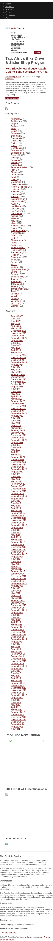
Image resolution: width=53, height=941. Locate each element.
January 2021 (17, 459)
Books (14, 131)
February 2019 (18, 513)
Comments (10, 14)
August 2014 (17, 642)
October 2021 (17, 438)
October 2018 (17, 523)
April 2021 (16, 452)
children (15, 136)
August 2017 (17, 557)
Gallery (14, 179)
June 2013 (16, 673)
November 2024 (18, 357)
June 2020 (16, 476)
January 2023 (17, 404)
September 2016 (19, 583)
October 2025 (17, 336)
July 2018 (15, 530)
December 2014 (18, 632)
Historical (15, 189)
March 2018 (16, 540)
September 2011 (19, 724)
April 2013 (16, 678)
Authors (14, 126)
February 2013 (18, 683)
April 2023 (16, 396)
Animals (20, 41)
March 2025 (16, 353)
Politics (14, 245)
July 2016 (15, 588)
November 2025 (18, 333)
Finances (15, 175)
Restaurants (17, 257)
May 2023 (15, 394)
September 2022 (19, 413)
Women (14, 306)
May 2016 (15, 593)
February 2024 (18, 374)
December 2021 (18, 435)
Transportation (18, 289)
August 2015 (17, 612)
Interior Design (18, 199)
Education (16, 48)
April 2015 (16, 622)
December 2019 (18, 489)
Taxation (15, 279)
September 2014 (19, 639)
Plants (14, 243)
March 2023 (16, 399)
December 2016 (18, 576)
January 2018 (17, 544)
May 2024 (15, 370)
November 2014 (18, 634)
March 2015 (16, 625)
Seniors (14, 267)
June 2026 (16, 321)
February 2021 (18, 457)
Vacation (15, 294)
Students (15, 274)
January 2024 (17, 377)
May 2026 (15, 323)
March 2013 (16, 680)
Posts (7, 17)
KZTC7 (14, 204)
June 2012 (16, 702)
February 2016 (18, 600)
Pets (13, 238)
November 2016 (18, 578)
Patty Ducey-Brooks (13, 77)
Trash (13, 291)
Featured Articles (19, 167)
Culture (14, 143)
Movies (14, 221)
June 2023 (16, 391)
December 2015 (18, 605)
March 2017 (16, 569)
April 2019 (16, 508)
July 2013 (15, 671)
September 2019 (19, 496)
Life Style (15, 39)
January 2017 (17, 574)
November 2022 (18, 408)
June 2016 (16, 591)
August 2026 (17, 316)
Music (14, 223)
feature (14, 162)
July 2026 (15, 319)
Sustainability (17, 277)
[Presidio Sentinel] (15, 28)
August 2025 (17, 340)
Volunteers (16, 301)
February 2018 (18, 542)
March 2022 (16, 428)
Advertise (9, 9)
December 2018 (18, 518)
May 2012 (15, 705)
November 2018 (18, 520)
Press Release (18, 247)
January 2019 (17, 515)
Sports (14, 272)
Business (15, 46)
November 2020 (18, 464)
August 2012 (17, 697)
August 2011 (17, 727)
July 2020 (15, 474)
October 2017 (17, 552)
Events (14, 155)
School (14, 260)
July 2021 (15, 445)
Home (8, 3)
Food (13, 177)
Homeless (16, 194)
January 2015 (17, 629)
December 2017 (18, 547)
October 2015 (17, 608)
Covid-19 (15, 141)
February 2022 (18, 430)
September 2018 (19, 525)
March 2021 (16, 455)
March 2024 (16, 372)
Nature (14, 228)
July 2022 (15, 418)
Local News (16, 35)
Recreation (16, 252)
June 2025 (16, 345)
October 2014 (17, 637)
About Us (9, 6)
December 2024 (18, 355)
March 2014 (16, 651)
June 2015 (16, 617)
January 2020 (17, 486)
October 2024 (17, 360)
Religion (15, 255)
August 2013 (17, 668)
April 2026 (16, 326)
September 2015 (19, 610)
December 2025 (18, 331)
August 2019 (17, 498)
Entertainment (17, 44)
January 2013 (17, 685)
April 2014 (16, 649)
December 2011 (18, 717)
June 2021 (16, 447)
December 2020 (18, 462)
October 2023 (17, 384)
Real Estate (16, 250)
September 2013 (19, 666)
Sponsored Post (18, 269)
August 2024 (17, 365)
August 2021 (17, 442)
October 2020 (17, 467)
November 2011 (18, 719)
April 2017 (16, 566)
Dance (14, 145)
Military (14, 218)
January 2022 (17, 433)
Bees (13, 128)
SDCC (14, 264)
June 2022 (16, 421)
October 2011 (17, 722)
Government (17, 184)
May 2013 (15, 676)
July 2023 (15, 389)
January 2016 (17, 603)
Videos (14, 50)
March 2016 (16, 598)
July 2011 (15, 729)
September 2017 (19, 554)
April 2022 (16, 425)
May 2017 (15, 564)
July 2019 (15, 501)
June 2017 (16, 561)
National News (18, 37)
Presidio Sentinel (8, 933)
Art (12, 124)
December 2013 (18, 659)
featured (15, 165)
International (17, 201)
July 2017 (15, 559)
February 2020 (18, 484)
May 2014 (15, 646)
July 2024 (15, 367)
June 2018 (16, 532)
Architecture (16, 121)
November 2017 (18, 549)
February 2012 (18, 712)
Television (16, 284)
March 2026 (16, 328)
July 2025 (15, 343)
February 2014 (18, 654)
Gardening (16, 182)
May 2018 (15, 535)
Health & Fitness (19, 187)
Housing (15, 196)
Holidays (15, 192)
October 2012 (17, 693)
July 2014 (15, 644)
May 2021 (15, 450)
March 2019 (16, 510)
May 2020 (15, 479)
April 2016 (16, 595)
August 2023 (17, 387)
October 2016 (17, 581)
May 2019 (15, 506)
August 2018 (17, 527)
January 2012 (17, 714)
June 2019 (16, 503)
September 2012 (19, 695)
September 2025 (19, 338)
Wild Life (15, 303)
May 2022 (15, 423)
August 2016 (17, 586)
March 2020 (16, 481)
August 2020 (17, 472)
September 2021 (19, 440)
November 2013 (18, 661)
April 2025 (16, 350)
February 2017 (18, 571)
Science (15, 262)
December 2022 (18, 406)
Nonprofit (15, 233)
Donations (16, 148)
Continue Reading (12, 98)
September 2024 (19, 362)
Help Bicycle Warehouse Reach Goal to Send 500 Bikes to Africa (26, 70)
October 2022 (17, 411)
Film (13, 170)
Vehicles (15, 296)
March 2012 (16, 710)
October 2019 (17, 493)
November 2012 (18, 690)
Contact (8, 12)
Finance (15, 172)
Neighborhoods (18, 230)
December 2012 (18, 688)
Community (16, 138)
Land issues (17, 206)
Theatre (14, 286)
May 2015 (15, 620)
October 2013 (17, 663)
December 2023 (18, 379)
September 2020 (19, 469)
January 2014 (17, 656)
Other (13, 235)
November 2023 (18, 382)
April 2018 (16, 537)
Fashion (15, 160)
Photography (17, 240)
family (14, 158)
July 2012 (15, 700)
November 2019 (18, 491)
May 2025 (15, 348)
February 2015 (18, 627)
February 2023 (18, 401)
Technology (16, 281)
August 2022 (17, 416)
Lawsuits (15, 209)
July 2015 (15, 615)
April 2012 (16, 707)
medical (14, 216)
